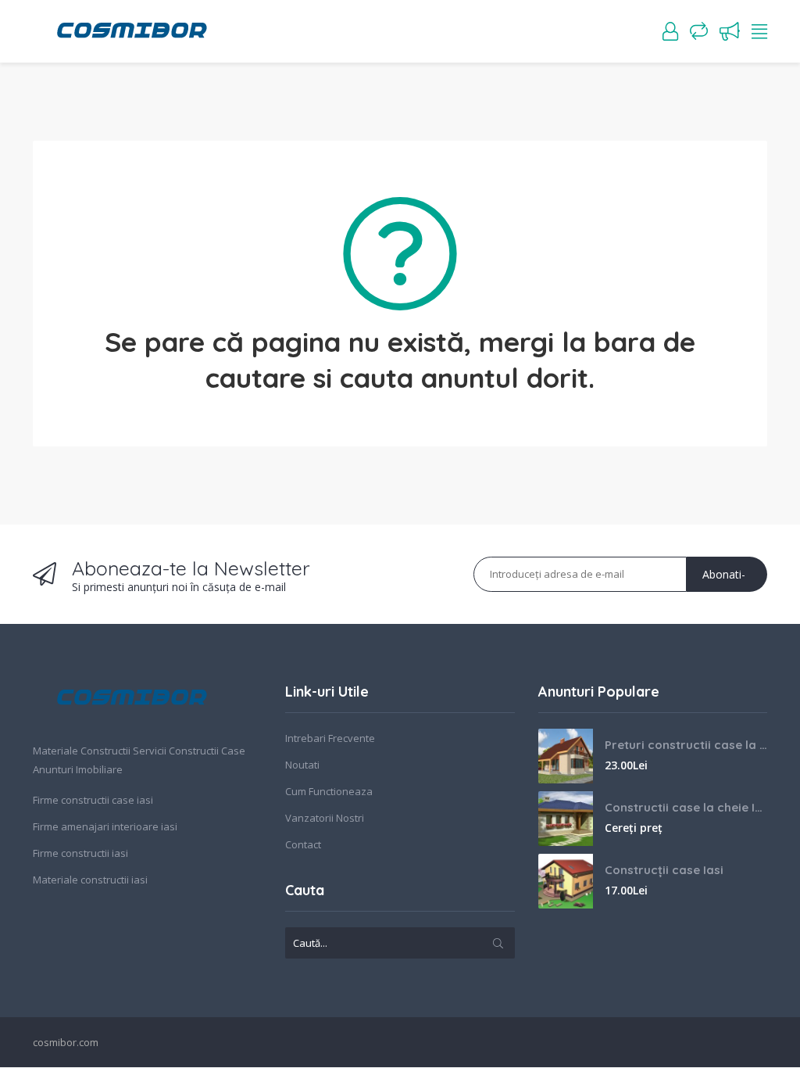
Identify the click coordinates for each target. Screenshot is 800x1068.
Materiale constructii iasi (90, 880)
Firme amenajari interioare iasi (105, 826)
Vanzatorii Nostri (324, 818)
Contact (303, 844)
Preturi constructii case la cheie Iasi (686, 744)
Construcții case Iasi (664, 869)
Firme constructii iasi (80, 853)
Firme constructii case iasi (93, 800)
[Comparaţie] (699, 31)
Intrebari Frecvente (330, 738)
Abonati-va (723, 579)
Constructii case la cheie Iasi (686, 807)
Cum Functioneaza (329, 791)
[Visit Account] (670, 31)
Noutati (302, 765)
